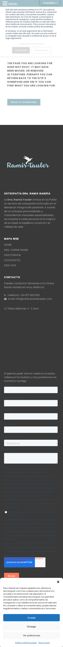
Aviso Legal (44, 642)
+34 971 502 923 (30, 295)
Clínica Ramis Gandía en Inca (29, 285)
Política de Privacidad (26, 642)
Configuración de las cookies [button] (31, 43)
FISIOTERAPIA (12, 255)
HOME (8, 245)
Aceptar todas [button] (21, 50)
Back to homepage (24, 102)
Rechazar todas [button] (41, 50)
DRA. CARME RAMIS (16, 250)
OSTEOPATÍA (12, 260)
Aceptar (31, 617)
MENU (13, 4)
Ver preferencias (31, 635)
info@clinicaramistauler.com (34, 299)
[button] (58, 581)
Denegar (31, 626)
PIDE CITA (10, 265)
